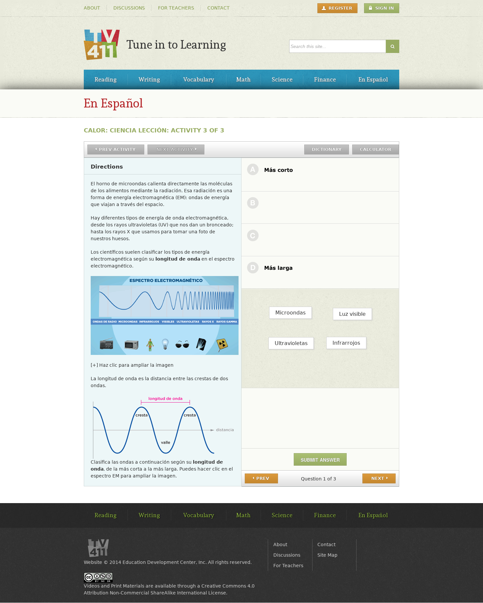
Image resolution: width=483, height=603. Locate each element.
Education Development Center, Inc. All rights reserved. (187, 562)
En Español (113, 103)
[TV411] (102, 56)
